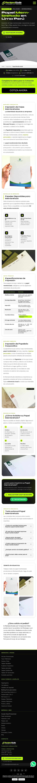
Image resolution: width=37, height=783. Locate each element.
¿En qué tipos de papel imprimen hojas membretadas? (15, 532)
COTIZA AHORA (18, 90)
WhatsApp (20, 499)
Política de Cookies (29, 777)
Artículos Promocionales (7, 656)
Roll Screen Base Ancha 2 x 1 (8, 692)
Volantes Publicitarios (6, 701)
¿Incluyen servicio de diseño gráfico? (17, 549)
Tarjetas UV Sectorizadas (7, 672)
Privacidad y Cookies (6, 732)
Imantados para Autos (6, 675)
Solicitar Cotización (20, 494)
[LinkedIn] (22, 770)
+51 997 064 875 (7, 761)
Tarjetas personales (6, 668)
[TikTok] (25, 770)
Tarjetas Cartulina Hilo (6, 670)
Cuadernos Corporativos (7, 665)
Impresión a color (5, 718)
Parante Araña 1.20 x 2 (7, 694)
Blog (2, 734)
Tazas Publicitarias (6, 659)
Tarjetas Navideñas (6, 663)
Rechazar (21, 779)
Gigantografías (5, 683)
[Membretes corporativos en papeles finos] (26, 606)
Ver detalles (8, 37)
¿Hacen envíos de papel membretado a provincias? (14, 538)
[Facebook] (11, 770)
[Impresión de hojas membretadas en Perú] (11, 606)
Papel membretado (6, 716)
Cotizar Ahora (14, 32)
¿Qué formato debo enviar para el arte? (16, 555)
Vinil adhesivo (4, 685)
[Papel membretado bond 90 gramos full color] (11, 586)
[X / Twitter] (18, 770)
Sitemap (3, 730)
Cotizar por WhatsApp (13, 758)
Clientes (3, 728)
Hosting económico (6, 723)
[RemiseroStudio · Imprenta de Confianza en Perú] (18, 743)
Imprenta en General (6, 706)
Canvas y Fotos (5, 661)
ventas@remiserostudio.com (11, 764)
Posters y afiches (5, 703)
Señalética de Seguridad (7, 687)
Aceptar (15, 779)
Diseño (3, 725)
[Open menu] (34, 3)
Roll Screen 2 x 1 (5, 696)
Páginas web (4, 721)
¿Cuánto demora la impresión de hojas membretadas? (15, 544)
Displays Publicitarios (6, 699)
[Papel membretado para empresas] (26, 586)
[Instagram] (14, 770)
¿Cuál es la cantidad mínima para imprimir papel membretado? (16, 526)
